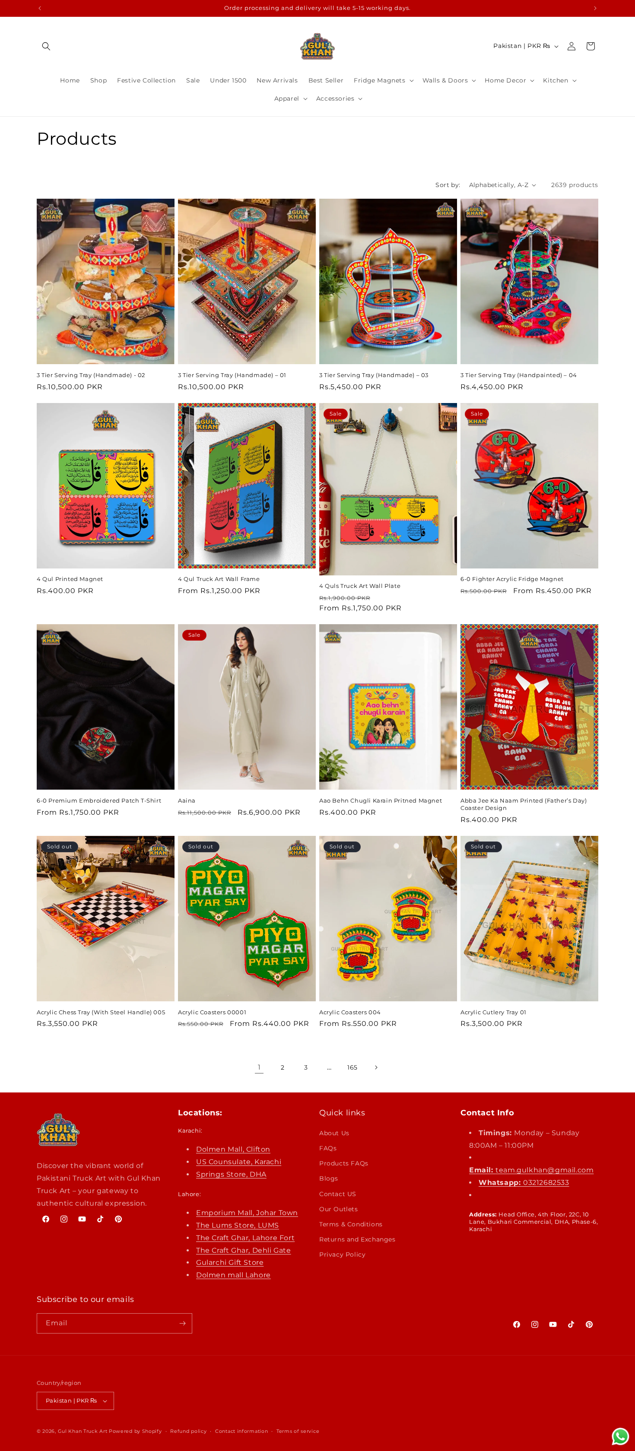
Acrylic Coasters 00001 (212, 1012)
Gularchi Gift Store (230, 1262)
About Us (334, 1133)
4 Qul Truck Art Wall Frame (219, 578)
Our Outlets (338, 1209)
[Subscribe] (182, 1323)
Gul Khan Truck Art (83, 1431)
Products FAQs (343, 1163)
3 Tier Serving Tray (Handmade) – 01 (232, 374)
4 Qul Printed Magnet (70, 578)
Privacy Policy (342, 1254)
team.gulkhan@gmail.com (531, 1170)
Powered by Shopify (135, 1431)
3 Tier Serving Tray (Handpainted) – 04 (518, 374)
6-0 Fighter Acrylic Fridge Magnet (512, 578)
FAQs (328, 1148)
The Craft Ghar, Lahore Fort (245, 1238)
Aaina (187, 800)
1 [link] (259, 1067)
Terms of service (297, 1431)
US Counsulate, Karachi (238, 1162)
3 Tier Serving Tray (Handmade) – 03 (374, 374)
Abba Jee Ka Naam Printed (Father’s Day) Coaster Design (523, 804)
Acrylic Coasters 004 (350, 1012)
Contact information (241, 1431)
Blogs (328, 1178)
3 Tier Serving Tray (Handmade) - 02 (91, 374)
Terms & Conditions (351, 1224)
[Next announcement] (595, 8)
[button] (46, 46)
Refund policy (188, 1431)
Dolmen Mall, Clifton (233, 1149)
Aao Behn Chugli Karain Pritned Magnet (380, 800)
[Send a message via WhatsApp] (620, 1436)
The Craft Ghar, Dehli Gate (243, 1250)
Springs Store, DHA (231, 1174)
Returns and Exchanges (357, 1239)
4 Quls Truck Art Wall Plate (359, 585)
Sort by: (447, 185)
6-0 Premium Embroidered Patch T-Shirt (99, 800)
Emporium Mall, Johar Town (247, 1213)
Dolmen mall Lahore (233, 1275)
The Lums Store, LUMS (237, 1225)
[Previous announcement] (39, 8)
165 (352, 1067)
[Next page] (375, 1067)
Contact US (337, 1194)
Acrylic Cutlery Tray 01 (493, 1012)
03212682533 (524, 1182)
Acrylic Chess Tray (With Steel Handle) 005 (101, 1012)
